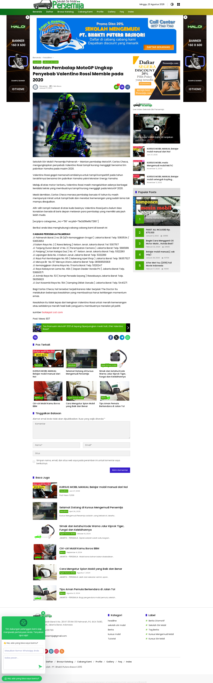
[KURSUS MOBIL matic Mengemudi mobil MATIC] (139, 165)
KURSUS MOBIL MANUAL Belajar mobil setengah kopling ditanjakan (163, 178)
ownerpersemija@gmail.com (52, 635)
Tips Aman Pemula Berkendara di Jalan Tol (112, 405)
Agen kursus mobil (108, 365)
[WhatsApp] (127, 337)
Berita (37, 398)
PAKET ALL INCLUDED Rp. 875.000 (158, 231)
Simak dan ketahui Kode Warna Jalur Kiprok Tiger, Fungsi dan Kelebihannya (112, 374)
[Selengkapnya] (156, 105)
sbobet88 (143, 682)
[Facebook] (110, 337)
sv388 (138, 682)
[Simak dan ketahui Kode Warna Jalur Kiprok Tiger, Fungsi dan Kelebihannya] (114, 358)
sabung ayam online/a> (118, 682)
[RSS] (62, 651)
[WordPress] (51, 651)
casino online (131, 682)
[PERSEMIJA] (58, 4)
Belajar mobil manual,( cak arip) (160, 253)
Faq (120, 661)
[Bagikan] (127, 87)
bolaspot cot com (52, 312)
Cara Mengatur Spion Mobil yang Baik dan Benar (80, 405)
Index (129, 661)
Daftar (49, 661)
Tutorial (112, 638)
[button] (172, 4)
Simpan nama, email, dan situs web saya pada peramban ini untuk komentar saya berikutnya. (78, 462)
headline (37, 62)
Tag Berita (154, 629)
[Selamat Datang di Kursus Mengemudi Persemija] (81, 358)
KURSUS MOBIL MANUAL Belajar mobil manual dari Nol (46, 374)
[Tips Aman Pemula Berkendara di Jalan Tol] (114, 391)
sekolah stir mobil (50, 62)
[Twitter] (116, 337)
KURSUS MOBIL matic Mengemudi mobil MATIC (160, 164)
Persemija (43, 86)
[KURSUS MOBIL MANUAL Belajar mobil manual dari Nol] (48, 358)
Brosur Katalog (65, 661)
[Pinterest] (45, 651)
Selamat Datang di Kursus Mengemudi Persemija (79, 372)
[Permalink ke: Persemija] (36, 87)
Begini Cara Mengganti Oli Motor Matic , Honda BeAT (159, 242)
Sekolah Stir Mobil (157, 625)
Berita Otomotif (157, 620)
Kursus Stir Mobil (157, 638)
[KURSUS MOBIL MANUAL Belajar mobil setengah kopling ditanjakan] (139, 179)
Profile (99, 661)
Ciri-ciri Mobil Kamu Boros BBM (46, 405)
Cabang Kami (84, 661)
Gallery (110, 661)
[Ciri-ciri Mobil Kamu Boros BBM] (48, 391)
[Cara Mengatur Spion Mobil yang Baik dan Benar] (81, 391)
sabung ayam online (74, 682)
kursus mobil (114, 634)
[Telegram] (122, 337)
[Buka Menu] (178, 4)
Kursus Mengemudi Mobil (161, 634)
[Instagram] (56, 651)
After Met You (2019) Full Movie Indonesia (159, 264)
